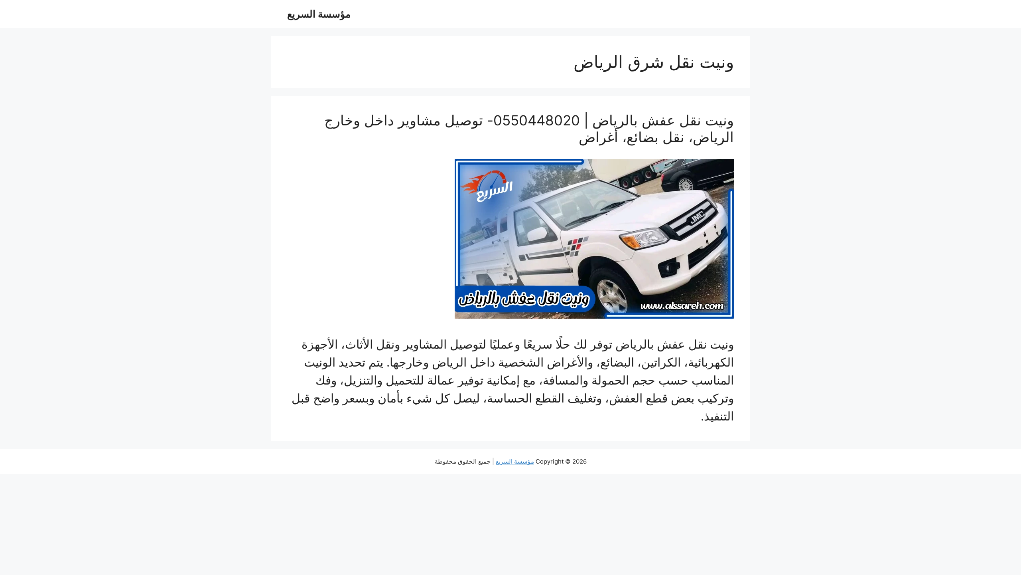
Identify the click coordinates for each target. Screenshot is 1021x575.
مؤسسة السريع (319, 14)
